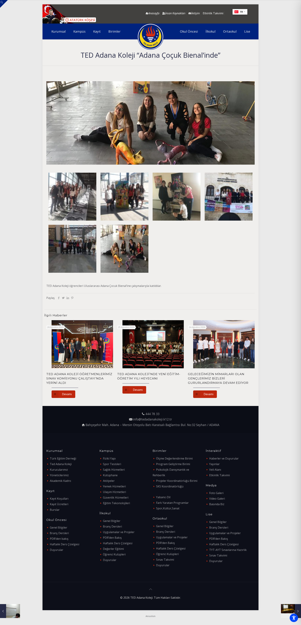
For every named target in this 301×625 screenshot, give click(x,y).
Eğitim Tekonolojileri (116, 503)
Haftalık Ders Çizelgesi (64, 544)
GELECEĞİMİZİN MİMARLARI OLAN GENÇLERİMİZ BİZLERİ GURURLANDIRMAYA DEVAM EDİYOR (218, 378)
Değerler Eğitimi (113, 549)
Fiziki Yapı (109, 458)
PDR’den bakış (59, 539)
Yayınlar (214, 464)
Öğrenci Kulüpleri (114, 554)
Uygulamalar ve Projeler (118, 532)
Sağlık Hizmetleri (114, 470)
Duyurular (56, 550)
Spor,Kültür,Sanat (167, 508)
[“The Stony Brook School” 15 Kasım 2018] (291, 611)
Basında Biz (216, 504)
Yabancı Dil (163, 497)
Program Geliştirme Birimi (173, 464)
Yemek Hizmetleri (114, 486)
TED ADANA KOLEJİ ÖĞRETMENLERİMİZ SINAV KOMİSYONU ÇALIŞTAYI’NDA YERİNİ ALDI (79, 378)
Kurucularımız (59, 470)
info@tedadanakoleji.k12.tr (152, 419)
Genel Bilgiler (58, 527)
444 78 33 (152, 414)
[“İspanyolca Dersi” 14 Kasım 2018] (10, 611)
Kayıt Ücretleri (59, 504)
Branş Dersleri (59, 533)
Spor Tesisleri (112, 464)
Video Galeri (217, 498)
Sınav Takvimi (165, 560)
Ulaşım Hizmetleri (114, 492)
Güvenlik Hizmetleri (115, 497)
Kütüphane (110, 475)
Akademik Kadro (60, 481)
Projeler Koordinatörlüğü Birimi (176, 481)
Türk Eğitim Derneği (63, 458)
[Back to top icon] (150, 589)
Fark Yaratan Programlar (172, 503)
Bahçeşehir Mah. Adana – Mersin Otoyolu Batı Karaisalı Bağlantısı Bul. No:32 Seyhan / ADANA (152, 425)
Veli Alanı (215, 470)
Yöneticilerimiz (59, 475)
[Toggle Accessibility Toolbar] (293, 617)
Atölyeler (109, 481)
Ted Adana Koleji (61, 464)
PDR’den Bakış (112, 538)
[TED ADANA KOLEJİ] (150, 37)
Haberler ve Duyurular (224, 458)
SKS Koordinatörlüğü (169, 486)
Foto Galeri (216, 493)
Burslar (55, 510)
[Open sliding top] (4, 4)
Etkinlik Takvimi (213, 13)
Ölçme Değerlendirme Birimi (174, 458)
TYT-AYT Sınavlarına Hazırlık (228, 550)
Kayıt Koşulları (59, 498)
